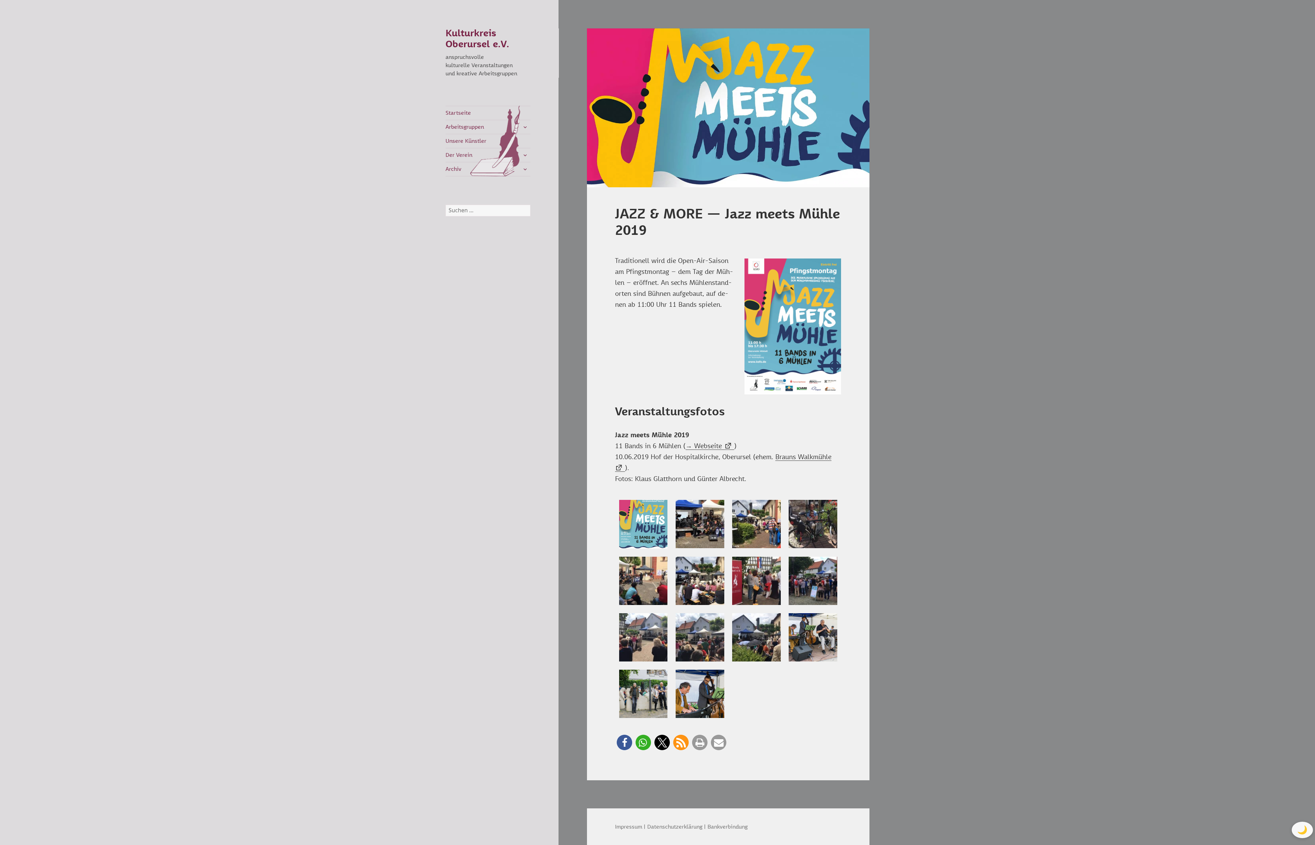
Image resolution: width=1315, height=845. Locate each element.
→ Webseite (704, 446)
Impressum (628, 827)
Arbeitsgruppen (465, 127)
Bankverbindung (727, 827)
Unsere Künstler (466, 141)
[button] (624, 742)
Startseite (458, 113)
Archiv (453, 169)
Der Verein (459, 155)
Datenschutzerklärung (674, 827)
